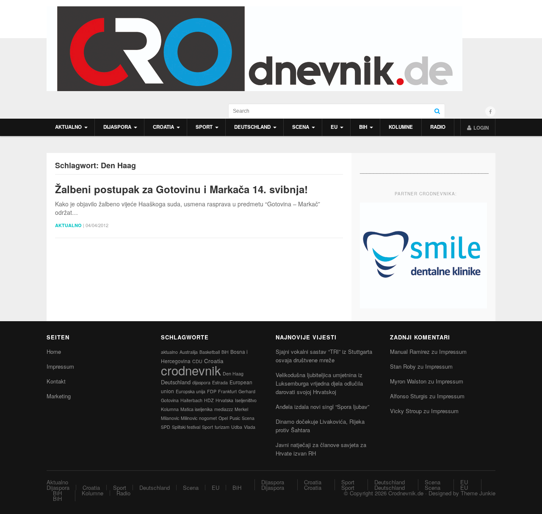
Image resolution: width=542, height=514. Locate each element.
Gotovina (170, 400)
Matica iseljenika (196, 409)
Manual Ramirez (410, 351)
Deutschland (252, 127)
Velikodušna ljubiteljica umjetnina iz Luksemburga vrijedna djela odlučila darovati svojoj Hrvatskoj (319, 383)
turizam (222, 427)
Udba (236, 427)
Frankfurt (227, 391)
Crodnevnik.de (405, 493)
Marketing (59, 396)
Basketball (209, 352)
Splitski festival (186, 427)
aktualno (169, 352)
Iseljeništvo (246, 400)
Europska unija (190, 391)
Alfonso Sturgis (409, 396)
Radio (437, 127)
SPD (165, 427)
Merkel (241, 409)
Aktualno (68, 127)
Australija (189, 352)
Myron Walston (408, 381)
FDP (211, 391)
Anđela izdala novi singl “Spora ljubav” (322, 407)
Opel (223, 418)
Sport (204, 127)
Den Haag (233, 373)
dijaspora (201, 382)
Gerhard (246, 391)
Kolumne (401, 127)
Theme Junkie (478, 493)
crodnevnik (191, 370)
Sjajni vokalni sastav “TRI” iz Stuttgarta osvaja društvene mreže (324, 355)
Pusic (235, 418)
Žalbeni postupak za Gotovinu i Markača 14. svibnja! (181, 189)
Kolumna (170, 409)
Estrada (220, 382)
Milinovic (189, 418)
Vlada (249, 427)
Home (54, 351)
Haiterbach (191, 400)
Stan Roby (403, 366)
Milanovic (170, 418)
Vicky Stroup (406, 411)
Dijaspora (117, 127)
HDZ (209, 400)
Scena (300, 127)
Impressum (60, 366)
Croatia (163, 127)
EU (334, 127)
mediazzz (223, 409)
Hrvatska (224, 400)
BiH (363, 127)
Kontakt (56, 381)
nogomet (208, 418)
